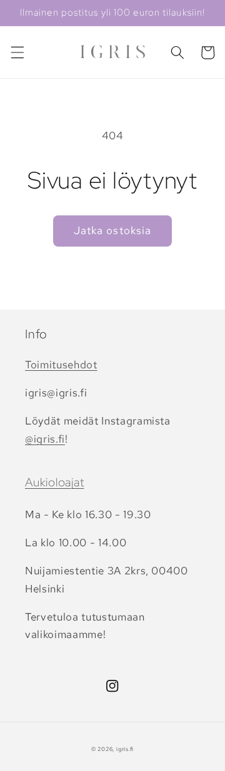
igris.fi (125, 749)
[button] (17, 52)
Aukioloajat (54, 482)
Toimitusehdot (61, 364)
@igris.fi (45, 439)
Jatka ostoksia (112, 230)
